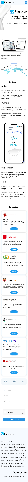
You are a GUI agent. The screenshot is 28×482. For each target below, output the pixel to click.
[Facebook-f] (14, 472)
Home (4, 437)
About (19, 437)
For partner (9, 437)
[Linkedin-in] (18, 472)
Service (15, 437)
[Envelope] (21, 472)
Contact (23, 437)
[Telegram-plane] (25, 472)
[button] (26, 2)
